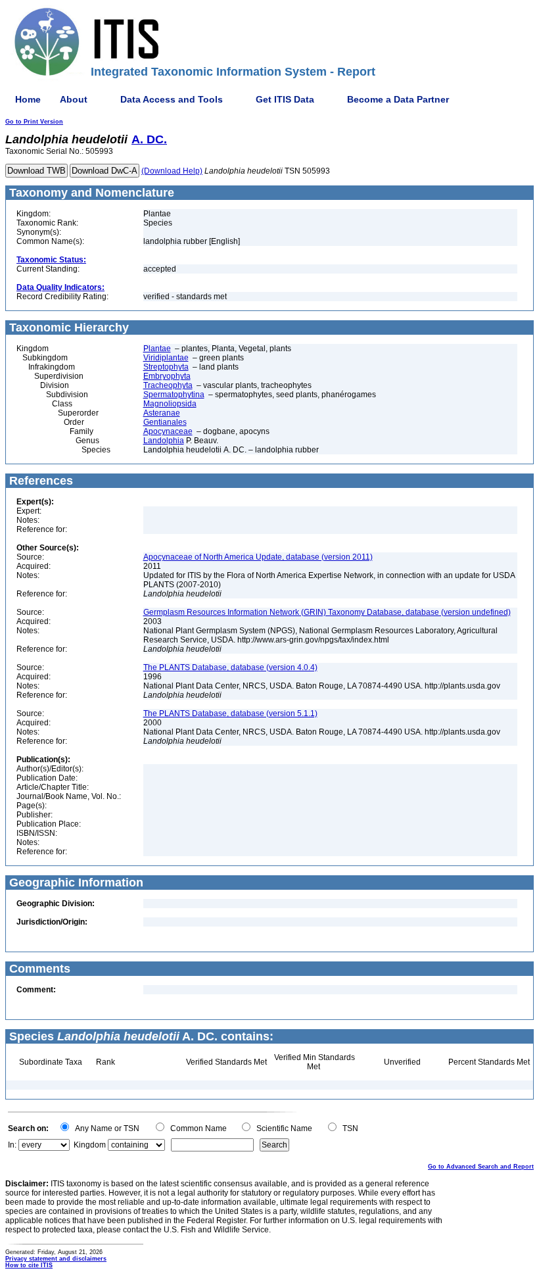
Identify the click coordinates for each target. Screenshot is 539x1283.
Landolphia (163, 440)
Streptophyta (166, 367)
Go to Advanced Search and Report (481, 1166)
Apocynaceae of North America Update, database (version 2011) (258, 557)
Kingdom (90, 1145)
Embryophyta (167, 376)
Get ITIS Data (285, 99)
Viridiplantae (166, 357)
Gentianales (165, 422)
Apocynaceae (168, 431)
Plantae (157, 348)
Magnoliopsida (170, 403)
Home (28, 99)
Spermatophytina (173, 394)
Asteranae (161, 413)
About (73, 99)
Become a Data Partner (398, 99)
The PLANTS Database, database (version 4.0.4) (230, 667)
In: (12, 1145)
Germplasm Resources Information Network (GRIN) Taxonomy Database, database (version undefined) (327, 612)
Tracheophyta (168, 385)
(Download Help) (171, 171)
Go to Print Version (34, 121)
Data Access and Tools (171, 99)
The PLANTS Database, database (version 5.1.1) (230, 713)
